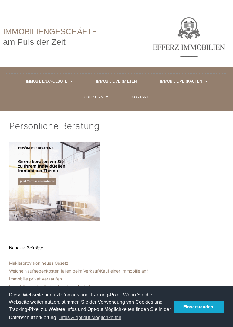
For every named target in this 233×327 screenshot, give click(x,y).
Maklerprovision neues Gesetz (39, 263)
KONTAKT (140, 97)
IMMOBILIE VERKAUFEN (181, 81)
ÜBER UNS (93, 97)
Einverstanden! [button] (199, 306)
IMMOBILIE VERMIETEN (116, 81)
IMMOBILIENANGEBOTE (46, 81)
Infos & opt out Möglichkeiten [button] (90, 317)
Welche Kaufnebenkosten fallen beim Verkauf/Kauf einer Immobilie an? (78, 270)
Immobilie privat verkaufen (35, 278)
